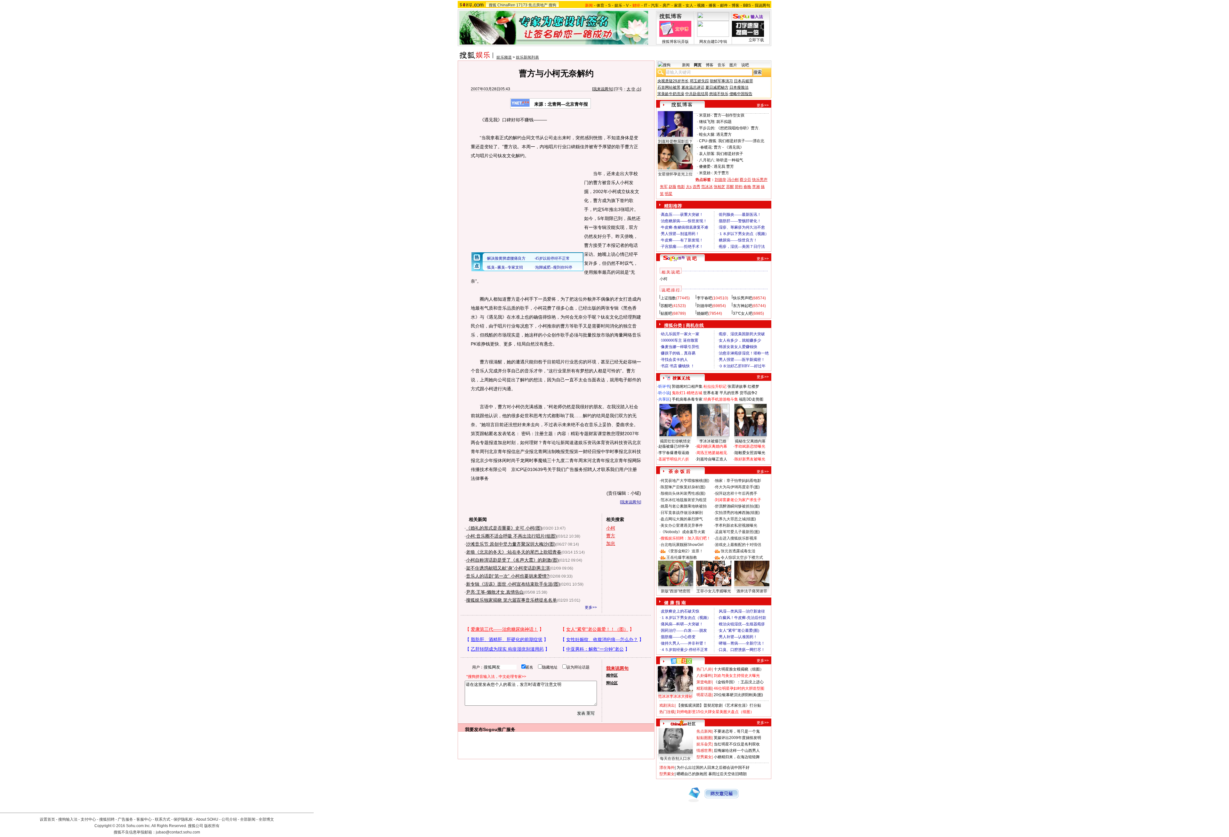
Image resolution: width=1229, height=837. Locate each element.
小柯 (610, 528)
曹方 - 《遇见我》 (729, 147)
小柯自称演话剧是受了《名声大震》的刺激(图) (512, 560)
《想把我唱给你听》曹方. (737, 128)
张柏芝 (719, 186)
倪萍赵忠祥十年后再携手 (736, 493)
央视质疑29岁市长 (673, 81)
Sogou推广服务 (499, 729)
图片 (733, 65)
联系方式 (162, 819)
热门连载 (667, 712)
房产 (666, 5)
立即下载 (756, 40)
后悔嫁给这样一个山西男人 (737, 750)
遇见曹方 (724, 134)
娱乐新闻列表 (527, 57)
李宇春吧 (704, 298)
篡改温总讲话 (692, 87)
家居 (678, 5)
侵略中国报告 (740, 94)
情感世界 (704, 750)
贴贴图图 (704, 737)
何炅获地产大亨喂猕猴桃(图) (685, 480)
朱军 (664, 186)
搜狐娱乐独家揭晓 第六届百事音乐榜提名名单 (511, 600)
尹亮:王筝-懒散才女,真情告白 (495, 592)
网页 (698, 65)
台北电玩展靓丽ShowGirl (682, 544)
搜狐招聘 (107, 819)
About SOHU (207, 819)
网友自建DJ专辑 (713, 41)
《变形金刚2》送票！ (684, 551)
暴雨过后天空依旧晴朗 (727, 774)
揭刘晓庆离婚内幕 (711, 446)
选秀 (696, 186)
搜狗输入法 (67, 819)
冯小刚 (733, 179)
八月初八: (707, 160)
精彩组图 (704, 688)
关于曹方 (721, 173)
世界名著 (711, 393)
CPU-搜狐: (708, 141)
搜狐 (492, 5)
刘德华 (720, 179)
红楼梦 (753, 386)
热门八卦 (704, 669)
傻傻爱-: (706, 166)
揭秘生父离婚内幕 (750, 441)
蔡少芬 (745, 179)
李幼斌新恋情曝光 (750, 446)
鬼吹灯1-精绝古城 (687, 393)
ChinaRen (506, 5)
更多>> (591, 607)
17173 (521, 5)
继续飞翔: (707, 121)
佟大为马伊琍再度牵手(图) (737, 487)
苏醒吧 (666, 306)
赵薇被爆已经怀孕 (673, 446)
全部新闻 (247, 819)
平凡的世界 (729, 393)
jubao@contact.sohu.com (178, 832)
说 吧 (692, 258)
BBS (747, 5)
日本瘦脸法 (739, 87)
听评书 (664, 386)
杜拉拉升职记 (715, 386)
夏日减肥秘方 (716, 87)
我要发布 (474, 729)
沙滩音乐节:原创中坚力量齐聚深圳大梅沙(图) (511, 544)
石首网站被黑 (668, 87)
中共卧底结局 (696, 94)
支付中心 (88, 819)
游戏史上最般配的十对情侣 (738, 544)
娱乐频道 (504, 57)
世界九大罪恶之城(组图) (735, 519)
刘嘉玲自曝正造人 (711, 459)
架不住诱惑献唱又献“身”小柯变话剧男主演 (508, 568)
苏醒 (730, 186)
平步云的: (707, 128)
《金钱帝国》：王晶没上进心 (739, 682)
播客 (712, 5)
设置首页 (47, 819)
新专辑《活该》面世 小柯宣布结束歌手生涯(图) (513, 584)
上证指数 (668, 298)
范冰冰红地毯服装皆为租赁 (684, 500)
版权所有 (212, 826)
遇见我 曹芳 (724, 166)
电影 (681, 186)
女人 (689, 5)
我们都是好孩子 (729, 153)
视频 (701, 5)
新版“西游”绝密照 (675, 591)
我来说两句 (602, 89)
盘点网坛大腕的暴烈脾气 (682, 519)
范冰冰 (707, 186)
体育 (600, 5)
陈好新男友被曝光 (750, 459)
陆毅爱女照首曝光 (750, 453)
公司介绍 (229, 819)
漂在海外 (667, 767)
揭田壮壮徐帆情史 (675, 441)
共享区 (664, 399)
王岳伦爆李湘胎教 (681, 557)
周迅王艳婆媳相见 (711, 453)
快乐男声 (759, 179)
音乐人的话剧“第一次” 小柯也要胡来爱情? (507, 576)
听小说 (664, 393)
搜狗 (552, 5)
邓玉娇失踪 (699, 81)
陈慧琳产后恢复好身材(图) (683, 487)
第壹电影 (704, 682)
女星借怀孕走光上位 (675, 174)
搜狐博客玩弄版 (675, 41)
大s (689, 186)
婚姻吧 (702, 313)
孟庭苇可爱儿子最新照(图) (737, 532)
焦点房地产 (538, 5)
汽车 (655, 5)
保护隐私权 (183, 819)
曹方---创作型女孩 (729, 115)
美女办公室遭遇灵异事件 (682, 525)
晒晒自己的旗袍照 (692, 774)
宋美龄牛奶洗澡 (670, 94)
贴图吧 (666, 313)
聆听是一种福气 (729, 160)
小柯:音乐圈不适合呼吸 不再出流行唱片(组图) (511, 536)
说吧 (745, 65)
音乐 (721, 65)
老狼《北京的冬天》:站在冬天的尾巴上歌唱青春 (513, 552)
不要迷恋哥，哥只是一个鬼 (737, 731)
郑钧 (739, 186)
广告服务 (125, 819)
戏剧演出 (667, 705)
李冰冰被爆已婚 (712, 441)
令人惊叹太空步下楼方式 (742, 557)
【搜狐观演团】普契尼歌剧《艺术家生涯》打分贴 (719, 705)
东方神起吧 (742, 306)
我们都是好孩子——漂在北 (741, 141)
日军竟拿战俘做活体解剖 (682, 512)
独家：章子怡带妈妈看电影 (738, 480)
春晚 (747, 186)
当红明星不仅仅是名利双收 (737, 744)
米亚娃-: (706, 115)
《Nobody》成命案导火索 (683, 532)
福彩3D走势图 (751, 399)
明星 (668, 193)
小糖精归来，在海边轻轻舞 (737, 757)
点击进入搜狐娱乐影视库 (736, 538)
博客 (735, 5)
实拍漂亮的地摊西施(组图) (737, 512)
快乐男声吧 (742, 298)
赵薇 (672, 186)
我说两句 (762, 5)
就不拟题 (724, 121)
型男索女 (704, 757)
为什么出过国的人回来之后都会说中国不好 (713, 767)
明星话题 (704, 695)
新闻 (686, 65)
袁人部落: (707, 153)
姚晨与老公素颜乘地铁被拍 (684, 506)
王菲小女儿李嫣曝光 (713, 591)
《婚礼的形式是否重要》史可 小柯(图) (504, 528)
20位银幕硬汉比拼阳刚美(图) (738, 695)
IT (645, 5)
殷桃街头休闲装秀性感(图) (683, 493)
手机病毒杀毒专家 (687, 399)
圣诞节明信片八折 (673, 459)
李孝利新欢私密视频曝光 (736, 525)
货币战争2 (748, 393)
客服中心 (144, 819)
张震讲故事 (737, 386)
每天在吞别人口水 (675, 758)
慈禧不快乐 (718, 94)
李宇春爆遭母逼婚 (673, 453)
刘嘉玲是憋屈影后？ (675, 141)
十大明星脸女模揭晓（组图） (739, 669)
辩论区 (612, 683)
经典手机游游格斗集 (720, 399)
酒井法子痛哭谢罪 (751, 591)
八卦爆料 (704, 675)
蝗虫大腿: (707, 134)
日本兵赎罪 (743, 81)
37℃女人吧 (742, 313)
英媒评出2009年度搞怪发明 (737, 737)
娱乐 (618, 5)
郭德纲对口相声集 (687, 386)
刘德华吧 (704, 306)
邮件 (724, 5)
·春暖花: (706, 147)
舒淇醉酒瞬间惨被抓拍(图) (737, 506)
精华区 (612, 675)
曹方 (610, 535)
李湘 (756, 186)
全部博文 (266, 819)
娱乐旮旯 (704, 744)
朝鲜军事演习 (721, 81)
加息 (610, 543)
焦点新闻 (704, 731)
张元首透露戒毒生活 (738, 551)
